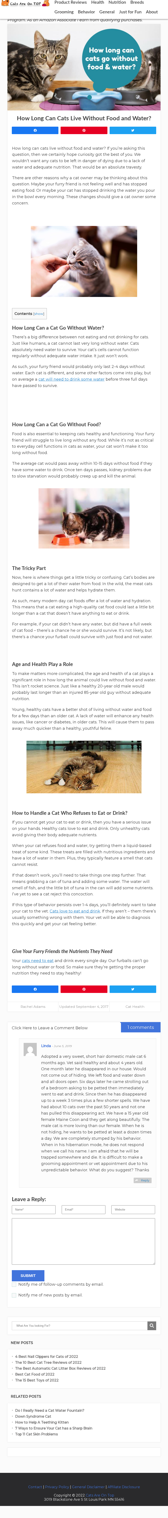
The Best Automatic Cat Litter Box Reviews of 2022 (60, 1368)
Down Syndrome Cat (33, 1416)
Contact (35, 1487)
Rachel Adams (33, 1007)
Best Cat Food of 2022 (34, 1374)
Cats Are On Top (100, 1495)
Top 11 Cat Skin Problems (37, 1434)
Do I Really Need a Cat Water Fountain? (49, 1410)
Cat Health (135, 1007)
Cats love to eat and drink (75, 911)
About (152, 12)
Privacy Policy (57, 1487)
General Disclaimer (88, 1487)
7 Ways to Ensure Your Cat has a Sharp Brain (53, 1428)
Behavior (86, 12)
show (38, 314)
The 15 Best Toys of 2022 (37, 1380)
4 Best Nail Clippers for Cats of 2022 (46, 1357)
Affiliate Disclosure (124, 1487)
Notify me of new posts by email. (50, 1295)
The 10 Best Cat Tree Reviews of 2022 (48, 1362)
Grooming (64, 12)
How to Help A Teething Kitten (42, 1422)
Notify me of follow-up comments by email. (60, 1284)
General (107, 12)
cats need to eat (38, 960)
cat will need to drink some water (71, 379)
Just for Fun (130, 12)
